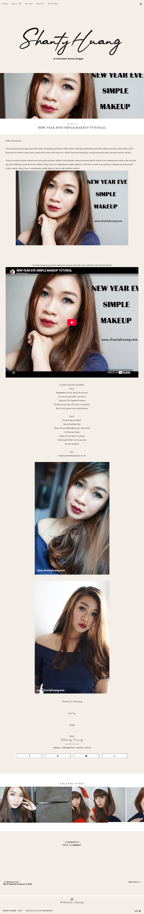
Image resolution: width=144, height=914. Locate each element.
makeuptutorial (67, 747)
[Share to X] (57, 756)
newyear (80, 747)
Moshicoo (48, 911)
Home (5, 4)
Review (29, 4)
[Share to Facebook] (29, 756)
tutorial (88, 747)
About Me (17, 4)
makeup (56, 747)
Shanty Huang (72, 739)
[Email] (86, 756)
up (137, 911)
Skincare (53, 4)
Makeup (40, 4)
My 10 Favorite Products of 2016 (17, 884)
